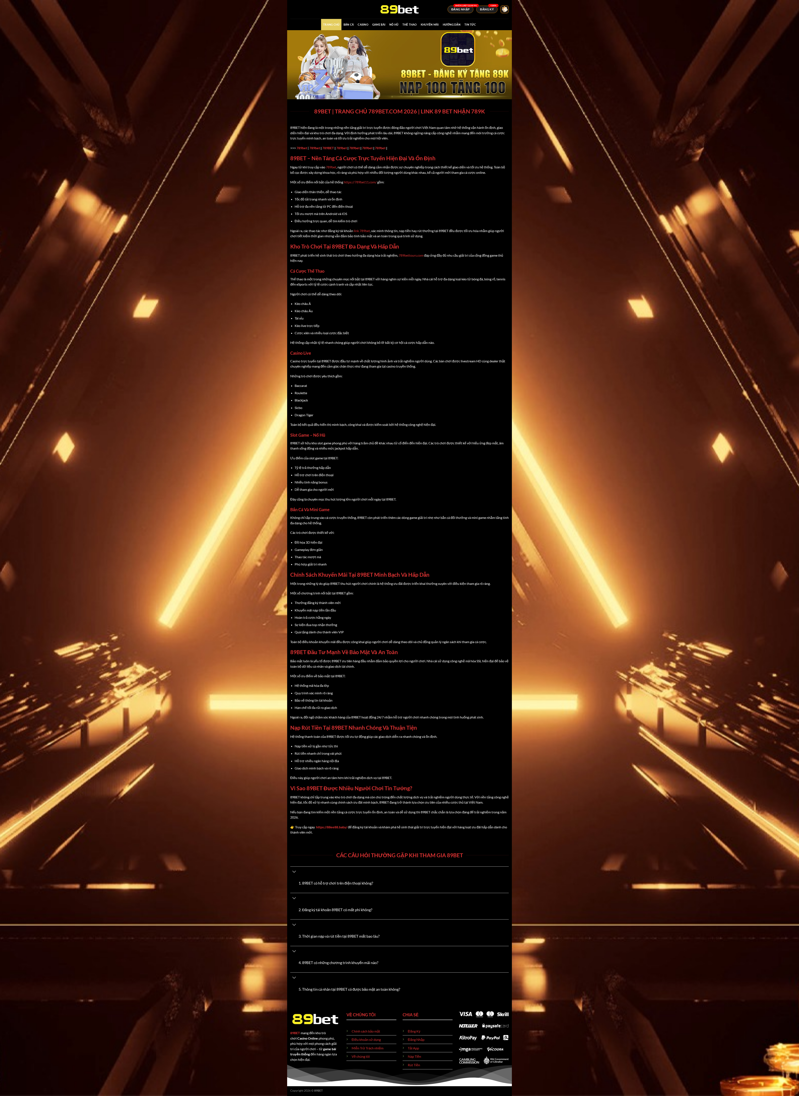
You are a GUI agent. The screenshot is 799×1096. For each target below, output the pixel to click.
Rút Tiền (414, 1065)
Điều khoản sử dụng (366, 1039)
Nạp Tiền (414, 1056)
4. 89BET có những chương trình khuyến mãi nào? (338, 963)
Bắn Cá (349, 24)
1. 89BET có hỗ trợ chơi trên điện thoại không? (336, 883)
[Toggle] (294, 872)
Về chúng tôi (361, 1056)
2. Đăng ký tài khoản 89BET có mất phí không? (335, 910)
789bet (302, 148)
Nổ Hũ (393, 24)
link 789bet (362, 231)
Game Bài (378, 24)
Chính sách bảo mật (366, 1031)
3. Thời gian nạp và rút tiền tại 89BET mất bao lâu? (339, 936)
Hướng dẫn (451, 24)
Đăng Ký (414, 1031)
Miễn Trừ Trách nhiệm (367, 1048)
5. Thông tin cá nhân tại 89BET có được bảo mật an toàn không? (349, 989)
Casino (363, 24)
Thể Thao (409, 24)
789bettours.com (411, 255)
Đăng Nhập (416, 1039)
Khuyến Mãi (430, 24)
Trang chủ (331, 24)
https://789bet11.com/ (360, 182)
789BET (328, 148)
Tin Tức (470, 24)
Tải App (413, 1048)
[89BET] (399, 9)
